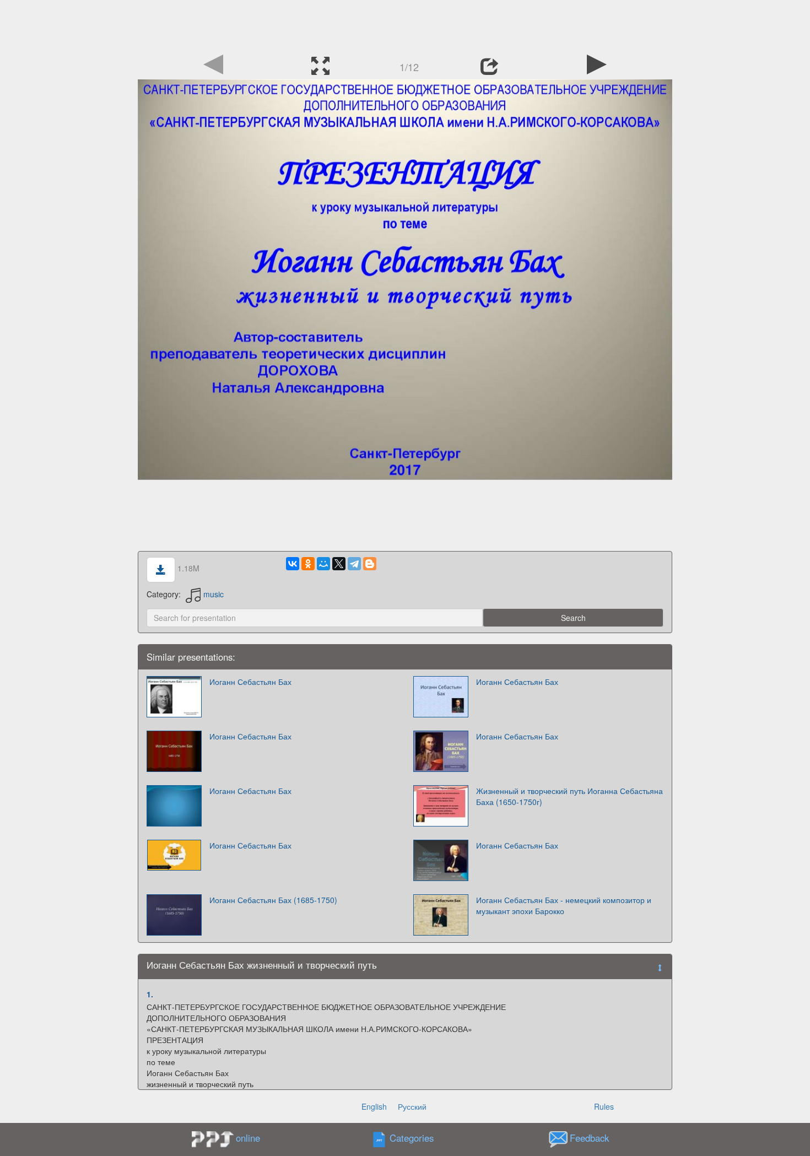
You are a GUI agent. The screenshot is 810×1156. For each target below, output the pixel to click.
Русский (412, 1106)
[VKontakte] (292, 563)
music (213, 593)
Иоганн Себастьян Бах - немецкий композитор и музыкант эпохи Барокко (563, 905)
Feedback (589, 1137)
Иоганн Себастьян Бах (250, 681)
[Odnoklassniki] (308, 563)
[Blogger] (369, 563)
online (248, 1137)
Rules (604, 1106)
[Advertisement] (405, 25)
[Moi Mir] (323, 563)
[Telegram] (354, 563)
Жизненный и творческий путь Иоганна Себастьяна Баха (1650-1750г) (569, 796)
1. (150, 994)
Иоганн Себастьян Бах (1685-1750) (273, 899)
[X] (338, 563)
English (374, 1106)
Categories (412, 1137)
